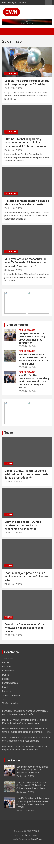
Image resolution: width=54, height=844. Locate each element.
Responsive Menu (48, 2)
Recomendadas (10, 683)
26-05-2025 (10, 88)
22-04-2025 (10, 635)
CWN (19, 88)
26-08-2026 (24, 346)
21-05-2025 (10, 270)
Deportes (6, 662)
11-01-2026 (10, 481)
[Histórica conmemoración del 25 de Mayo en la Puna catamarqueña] (27, 182)
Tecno (8, 432)
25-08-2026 (24, 391)
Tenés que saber (27, 330)
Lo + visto (13, 760)
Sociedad (6, 691)
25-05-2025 (10, 150)
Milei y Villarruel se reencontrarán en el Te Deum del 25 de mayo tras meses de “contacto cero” (25, 262)
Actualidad (11, 74)
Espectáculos (9, 670)
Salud (5, 687)
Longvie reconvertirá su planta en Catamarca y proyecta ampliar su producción (33, 338)
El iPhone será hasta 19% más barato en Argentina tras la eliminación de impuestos (22, 525)
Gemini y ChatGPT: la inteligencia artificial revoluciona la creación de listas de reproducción (26, 474)
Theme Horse (31, 835)
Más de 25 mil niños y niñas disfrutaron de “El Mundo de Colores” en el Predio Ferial (33, 359)
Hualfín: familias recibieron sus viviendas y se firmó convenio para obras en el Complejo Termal (34, 381)
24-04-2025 (10, 584)
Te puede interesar (11, 695)
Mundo (5, 674)
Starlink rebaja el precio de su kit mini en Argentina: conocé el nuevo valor (26, 576)
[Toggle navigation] (6, 31)
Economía (7, 666)
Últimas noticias (18, 325)
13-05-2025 (10, 532)
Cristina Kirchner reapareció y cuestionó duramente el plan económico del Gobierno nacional (25, 142)
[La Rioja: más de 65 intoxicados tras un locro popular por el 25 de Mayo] (27, 62)
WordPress (36, 839)
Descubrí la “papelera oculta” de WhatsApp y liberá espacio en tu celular (24, 628)
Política (5, 678)
